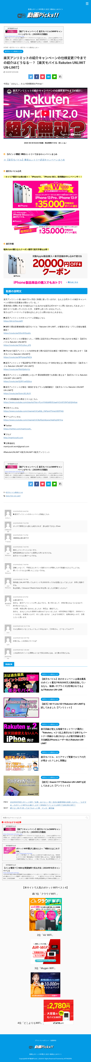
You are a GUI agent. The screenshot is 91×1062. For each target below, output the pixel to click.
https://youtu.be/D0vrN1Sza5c (17, 333)
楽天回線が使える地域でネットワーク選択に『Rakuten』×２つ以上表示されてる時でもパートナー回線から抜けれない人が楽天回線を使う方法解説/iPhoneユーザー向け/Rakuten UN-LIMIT (64, 736)
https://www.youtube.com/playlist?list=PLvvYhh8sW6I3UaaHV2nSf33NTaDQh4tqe (40, 402)
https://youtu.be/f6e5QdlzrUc (17, 369)
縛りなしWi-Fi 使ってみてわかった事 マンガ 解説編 (32, 808)
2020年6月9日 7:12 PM (20, 535)
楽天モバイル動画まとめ (14, 492)
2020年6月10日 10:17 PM (21, 626)
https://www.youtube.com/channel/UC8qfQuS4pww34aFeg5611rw (33, 420)
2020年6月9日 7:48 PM (20, 564)
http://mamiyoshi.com (13, 437)
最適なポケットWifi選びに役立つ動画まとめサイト (45, 1054)
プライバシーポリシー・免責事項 (45, 1040)
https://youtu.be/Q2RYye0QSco (18, 381)
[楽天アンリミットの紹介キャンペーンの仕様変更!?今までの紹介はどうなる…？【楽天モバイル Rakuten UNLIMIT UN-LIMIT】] (48, 76)
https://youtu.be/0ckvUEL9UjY (17, 393)
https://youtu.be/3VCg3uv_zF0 (17, 345)
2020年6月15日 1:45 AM (21, 650)
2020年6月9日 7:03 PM (21, 523)
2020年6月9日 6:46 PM (20, 511)
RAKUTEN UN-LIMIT (13, 496)
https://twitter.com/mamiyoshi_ (18, 429)
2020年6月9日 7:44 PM (21, 547)
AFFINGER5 (68, 1058)
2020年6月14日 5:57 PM (21, 638)
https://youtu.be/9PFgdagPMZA (18, 357)
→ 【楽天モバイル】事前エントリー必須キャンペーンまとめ (34, 159)
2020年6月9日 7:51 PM (20, 579)
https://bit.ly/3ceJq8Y (13, 321)
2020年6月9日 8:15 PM (20, 597)
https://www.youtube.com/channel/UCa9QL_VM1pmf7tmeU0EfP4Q (34, 411)
